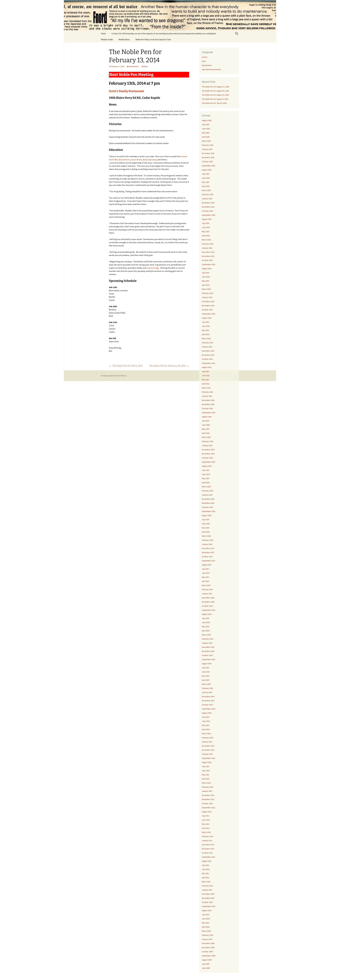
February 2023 (207, 293)
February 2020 (207, 441)
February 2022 (207, 342)
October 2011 (207, 853)
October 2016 (207, 606)
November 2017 (208, 552)
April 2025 (206, 186)
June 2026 (206, 128)
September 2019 (208, 462)
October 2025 (207, 161)
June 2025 (206, 178)
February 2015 (207, 688)
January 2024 (207, 248)
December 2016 (208, 598)
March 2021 (206, 388)
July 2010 (205, 914)
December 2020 (208, 400)
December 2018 (208, 499)
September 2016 (208, 610)
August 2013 (207, 762)
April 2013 (206, 779)
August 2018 (207, 515)
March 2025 (206, 190)
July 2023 (205, 272)
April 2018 (206, 532)
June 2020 (206, 425)
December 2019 (208, 449)
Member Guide (107, 39)
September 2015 (208, 659)
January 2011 (207, 890)
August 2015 (207, 663)
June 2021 (206, 375)
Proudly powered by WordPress (113, 375)
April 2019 (206, 482)
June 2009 (206, 968)
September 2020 (208, 412)
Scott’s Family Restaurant (126, 91)
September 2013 (208, 758)
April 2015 (206, 680)
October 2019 (207, 458)
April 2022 (206, 334)
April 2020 (206, 433)
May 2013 (205, 774)
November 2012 (208, 799)
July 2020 (205, 421)
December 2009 (208, 943)
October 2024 (207, 211)
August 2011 (207, 861)
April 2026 (206, 137)
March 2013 (206, 783)
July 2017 (205, 569)
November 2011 (208, 849)
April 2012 (206, 828)
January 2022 (207, 347)
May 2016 (205, 626)
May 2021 (205, 379)
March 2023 (206, 289)
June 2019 (206, 474)
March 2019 (206, 486)
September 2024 (208, 215)
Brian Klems (124, 159)
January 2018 (207, 544)
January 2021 (207, 396)
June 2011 (206, 869)
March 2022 (206, 338)
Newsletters (134, 66)
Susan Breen (136, 159)
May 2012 (205, 824)
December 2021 (208, 351)
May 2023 (205, 281)
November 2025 (208, 157)
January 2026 (207, 149)
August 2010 (207, 910)
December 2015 (208, 647)
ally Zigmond (150, 159)
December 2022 (208, 301)
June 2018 (206, 523)
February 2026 (207, 145)
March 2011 (206, 881)
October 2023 (207, 260)
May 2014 (205, 725)
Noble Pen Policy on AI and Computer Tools (153, 39)
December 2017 (208, 548)
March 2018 (206, 536)
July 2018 (205, 519)
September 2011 (208, 857)
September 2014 (208, 709)
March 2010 (206, 931)
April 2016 (206, 630)
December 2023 (208, 252)
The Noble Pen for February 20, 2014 (169, 365)
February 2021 (207, 392)
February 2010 (207, 935)
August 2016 (207, 614)
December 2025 (208, 153)
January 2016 (207, 643)
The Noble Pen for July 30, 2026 (214, 103)
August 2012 (207, 811)
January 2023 (207, 297)
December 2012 (208, 795)
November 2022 (208, 305)
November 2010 (208, 898)
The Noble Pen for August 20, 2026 (215, 91)
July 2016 (205, 618)
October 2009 (207, 951)
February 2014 (207, 737)
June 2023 (206, 277)
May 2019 (205, 478)
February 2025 (207, 194)
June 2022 (206, 326)
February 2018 (207, 540)
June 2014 (206, 721)
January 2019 (207, 495)
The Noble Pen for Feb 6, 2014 (126, 365)
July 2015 (205, 667)
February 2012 (207, 836)
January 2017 (207, 593)
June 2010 (206, 918)
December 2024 (208, 202)
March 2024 (206, 240)
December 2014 (208, 696)
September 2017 (208, 560)
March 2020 (206, 437)
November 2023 (208, 256)
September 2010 (208, 906)
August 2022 (207, 318)
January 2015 (207, 692)
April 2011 (206, 877)
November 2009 (208, 947)
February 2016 (207, 639)
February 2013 (207, 787)
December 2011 (208, 844)
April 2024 (206, 235)
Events (204, 57)
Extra (204, 61)
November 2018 (208, 503)
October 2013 (207, 754)
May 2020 (205, 429)
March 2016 (206, 635)
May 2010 (205, 923)
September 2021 (208, 363)
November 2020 (208, 404)
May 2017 (205, 577)
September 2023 (208, 264)
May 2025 (205, 182)
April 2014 (206, 729)
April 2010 (206, 927)
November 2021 (208, 355)
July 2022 (205, 322)
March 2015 (206, 684)
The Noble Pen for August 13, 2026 (215, 95)
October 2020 (207, 408)
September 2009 (208, 955)
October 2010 (207, 902)
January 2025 (207, 198)
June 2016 (206, 622)
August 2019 (207, 466)
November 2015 (208, 651)
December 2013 (208, 746)
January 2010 (207, 939)
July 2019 (205, 470)
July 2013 (205, 766)
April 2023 (206, 285)
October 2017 (207, 556)
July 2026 (205, 124)
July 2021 (205, 371)
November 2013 (208, 750)
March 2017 (206, 585)
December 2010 (208, 894)
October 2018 (207, 507)
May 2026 (205, 133)
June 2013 (206, 770)
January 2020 (207, 445)
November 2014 (208, 700)
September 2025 (208, 165)
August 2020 (207, 416)
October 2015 (207, 655)
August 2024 (207, 219)
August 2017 (207, 565)
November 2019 (208, 453)
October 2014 (207, 704)
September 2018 (208, 511)
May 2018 (205, 528)
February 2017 (207, 589)
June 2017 (206, 573)
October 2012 (207, 803)
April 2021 (206, 384)
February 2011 (207, 886)
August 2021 (207, 367)
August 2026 (207, 120)
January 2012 (207, 840)
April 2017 (206, 581)
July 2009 (205, 964)
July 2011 (205, 865)
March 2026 (206, 141)
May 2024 (205, 231)
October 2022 (207, 309)
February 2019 (207, 491)
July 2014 (205, 717)
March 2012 (206, 832)
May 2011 (205, 873)
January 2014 (207, 742)
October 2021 (207, 359)
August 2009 (207, 960)
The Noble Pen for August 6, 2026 (215, 99)
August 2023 (207, 268)
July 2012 (205, 816)
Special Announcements (211, 69)
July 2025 (205, 174)
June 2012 (206, 820)
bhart (146, 66)
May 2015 (205, 676)
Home (103, 33)
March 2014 (206, 733)
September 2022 (208, 314)
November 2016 (208, 602)
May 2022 (205, 330)
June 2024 (206, 227)
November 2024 (208, 207)
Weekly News (124, 39)
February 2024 (207, 244)
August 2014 (207, 713)
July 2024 (205, 223)
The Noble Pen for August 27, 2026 (215, 86)
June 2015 (206, 672)
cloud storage (152, 268)
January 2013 (207, 791)
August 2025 (207, 170)
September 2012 (208, 807)
